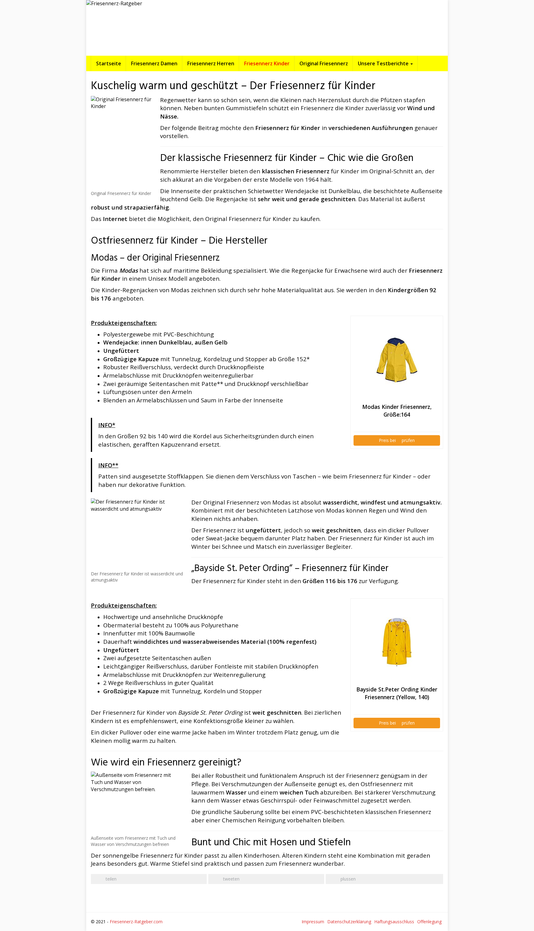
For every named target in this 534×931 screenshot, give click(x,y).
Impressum (313, 922)
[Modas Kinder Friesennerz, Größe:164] (397, 359)
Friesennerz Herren (210, 63)
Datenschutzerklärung (349, 922)
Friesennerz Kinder (267, 63)
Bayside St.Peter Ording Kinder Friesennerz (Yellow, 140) (396, 693)
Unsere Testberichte (384, 63)
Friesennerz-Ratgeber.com (136, 922)
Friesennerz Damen (154, 63)
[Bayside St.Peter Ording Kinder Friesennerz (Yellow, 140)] (397, 642)
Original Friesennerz (323, 63)
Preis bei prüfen (397, 440)
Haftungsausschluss (394, 922)
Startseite (108, 63)
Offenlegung (429, 922)
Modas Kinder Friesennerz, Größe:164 (397, 410)
